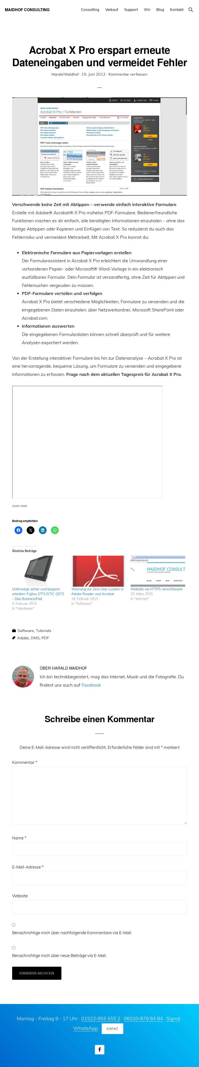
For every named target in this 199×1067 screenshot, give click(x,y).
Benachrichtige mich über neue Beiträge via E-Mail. (59, 955)
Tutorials (43, 630)
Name (19, 837)
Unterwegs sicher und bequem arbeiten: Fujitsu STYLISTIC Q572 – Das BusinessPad (38, 594)
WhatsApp (85, 1028)
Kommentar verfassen (128, 74)
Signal (173, 1018)
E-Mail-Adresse (28, 866)
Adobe (23, 637)
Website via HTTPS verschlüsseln (157, 589)
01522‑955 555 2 (100, 1018)
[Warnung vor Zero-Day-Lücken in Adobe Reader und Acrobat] (98, 571)
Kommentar (24, 762)
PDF (45, 637)
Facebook (91, 685)
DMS (35, 637)
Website (20, 895)
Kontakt (112, 1028)
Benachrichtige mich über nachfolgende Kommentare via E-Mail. (72, 932)
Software (26, 630)
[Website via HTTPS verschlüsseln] (158, 571)
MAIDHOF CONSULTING (27, 9)
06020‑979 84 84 (143, 1018)
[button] (190, 9)
